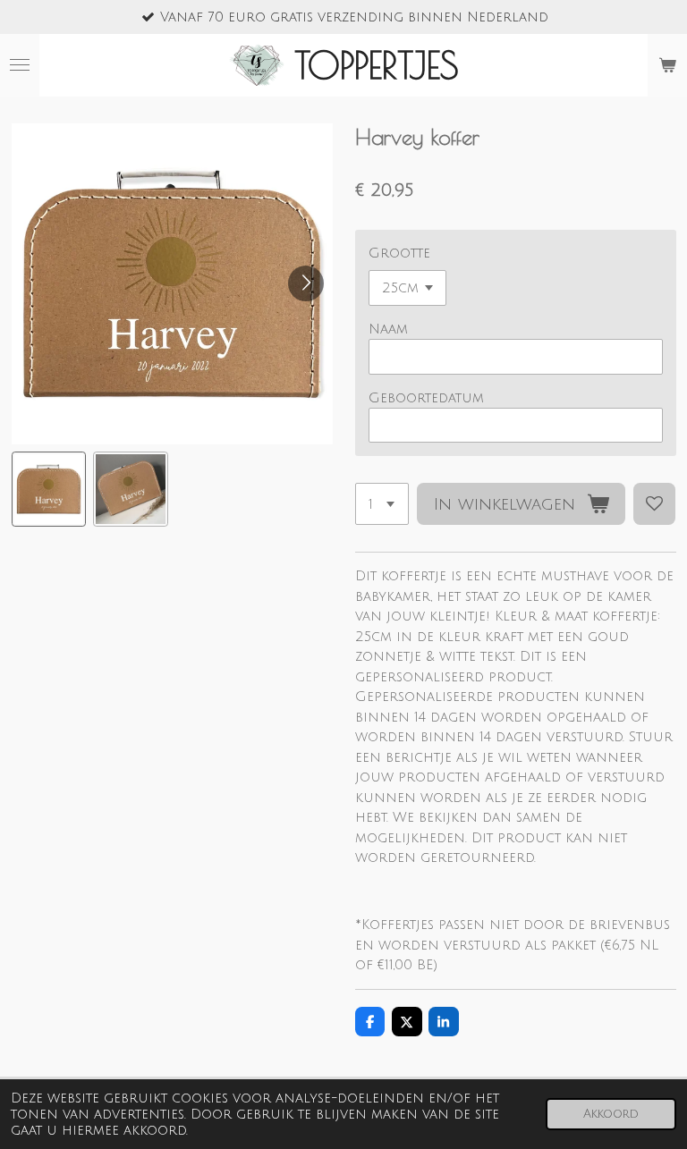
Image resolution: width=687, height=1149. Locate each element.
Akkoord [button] (611, 1113)
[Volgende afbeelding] (306, 283)
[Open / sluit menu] (19, 65)
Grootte (399, 253)
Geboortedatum (426, 398)
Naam (388, 329)
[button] (49, 489)
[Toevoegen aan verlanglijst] (654, 504)
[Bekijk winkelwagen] (667, 65)
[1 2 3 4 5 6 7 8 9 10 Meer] (382, 504)
